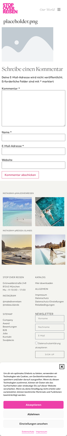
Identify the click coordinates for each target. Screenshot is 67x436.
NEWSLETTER (44, 313)
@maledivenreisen (12, 301)
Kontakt (7, 336)
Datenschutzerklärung (49, 343)
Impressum (41, 431)
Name (7, 132)
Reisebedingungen (45, 304)
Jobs (5, 333)
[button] (62, 366)
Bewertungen (10, 326)
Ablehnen (33, 414)
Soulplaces (8, 340)
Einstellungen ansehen (33, 423)
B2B (5, 330)
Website (7, 159)
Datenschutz (28, 431)
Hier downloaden (44, 283)
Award (6, 323)
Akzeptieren (33, 404)
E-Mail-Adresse (13, 146)
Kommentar (11, 88)
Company (8, 319)
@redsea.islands (11, 304)
